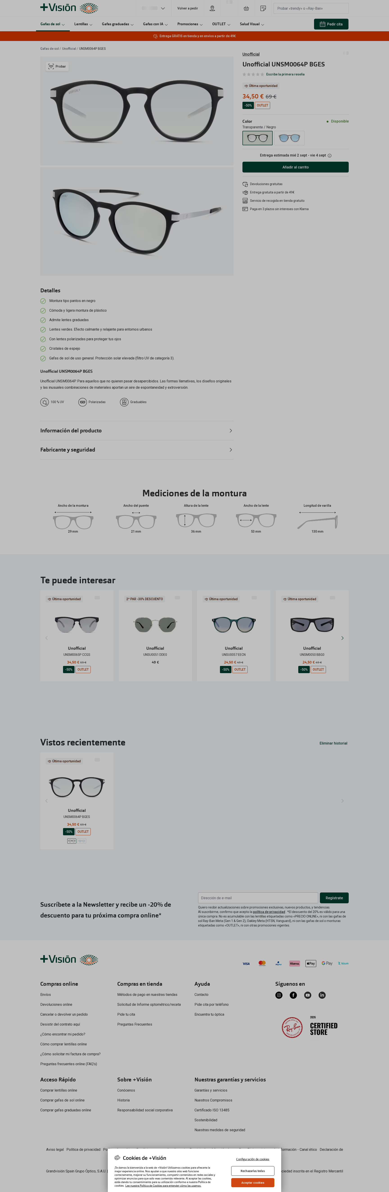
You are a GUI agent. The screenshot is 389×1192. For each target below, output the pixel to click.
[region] (194, 1170)
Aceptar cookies (253, 1182)
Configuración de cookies (252, 1159)
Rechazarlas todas (253, 1171)
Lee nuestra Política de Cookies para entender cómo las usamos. (163, 1185)
